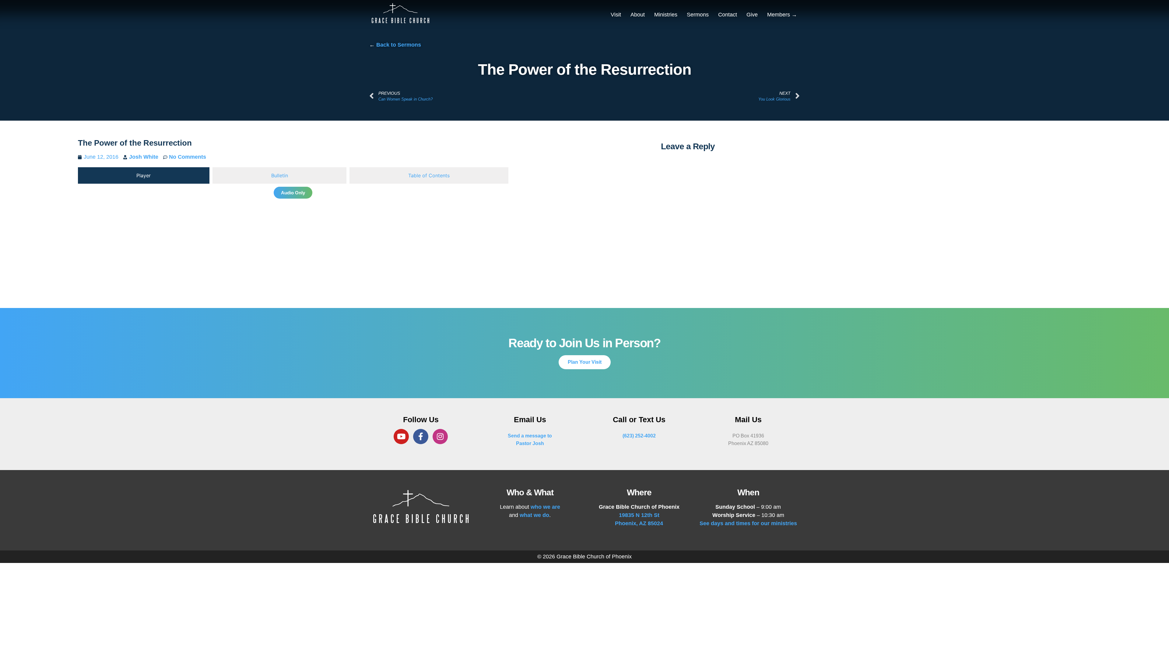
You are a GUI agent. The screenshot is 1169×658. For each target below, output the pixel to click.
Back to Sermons (398, 45)
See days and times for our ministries (748, 523)
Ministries (665, 15)
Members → (782, 15)
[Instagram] (440, 436)
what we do (534, 515)
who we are (545, 507)
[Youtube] (401, 436)
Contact (727, 15)
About (637, 15)
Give (752, 15)
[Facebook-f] (420, 436)
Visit (616, 15)
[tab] (143, 175)
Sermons (698, 15)
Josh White (143, 157)
